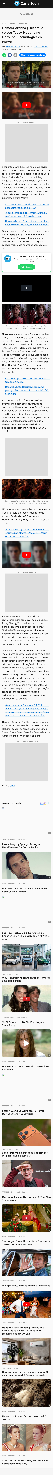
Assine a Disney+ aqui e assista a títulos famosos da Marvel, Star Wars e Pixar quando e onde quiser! (27, 533)
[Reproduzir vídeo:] (26, 105)
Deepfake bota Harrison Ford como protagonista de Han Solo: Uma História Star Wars (27, 390)
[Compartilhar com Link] (15, 55)
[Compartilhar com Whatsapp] (4, 55)
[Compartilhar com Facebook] (10, 55)
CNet (12, 785)
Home (4, 23)
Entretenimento (23, 23)
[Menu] (3, 4)
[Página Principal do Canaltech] (26, 5)
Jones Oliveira (41, 46)
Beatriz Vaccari (13, 46)
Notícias (12, 23)
